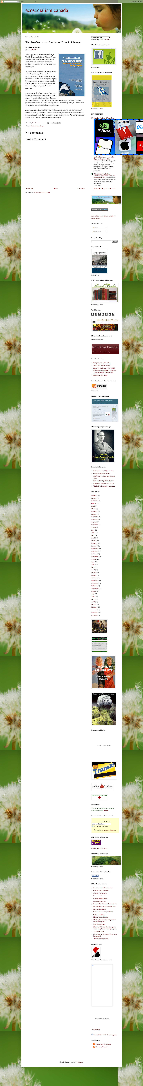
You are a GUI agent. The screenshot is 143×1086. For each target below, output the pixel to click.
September (94, 525)
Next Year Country (99, 924)
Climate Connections (100, 893)
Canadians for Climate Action (103, 888)
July (92, 530)
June (92, 532)
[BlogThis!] (54, 123)
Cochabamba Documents (101, 473)
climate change (39, 126)
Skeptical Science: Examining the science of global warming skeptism (105, 928)
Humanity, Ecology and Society (103, 483)
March (93, 509)
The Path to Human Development (104, 486)
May (92, 535)
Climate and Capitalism (102, 174)
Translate (107, 39)
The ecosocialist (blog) (100, 938)
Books (32, 126)
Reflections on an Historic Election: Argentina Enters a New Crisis (104, 371)
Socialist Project (98, 931)
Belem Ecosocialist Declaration (103, 471)
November (94, 501)
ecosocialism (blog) (99, 901)
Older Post (81, 188)
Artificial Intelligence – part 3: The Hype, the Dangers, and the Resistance (104, 159)
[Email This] (52, 123)
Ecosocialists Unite (99, 909)
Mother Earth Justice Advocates (105, 189)
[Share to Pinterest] (60, 123)
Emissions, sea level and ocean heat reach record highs (104, 177)
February (94, 495)
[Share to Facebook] (58, 123)
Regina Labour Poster (100, 375)
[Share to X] (56, 123)
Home (56, 188)
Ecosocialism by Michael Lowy (103, 481)
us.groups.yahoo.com (109, 830)
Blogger (80, 1062)
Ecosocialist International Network (104, 906)
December (94, 517)
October (94, 503)
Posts (96, 227)
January (94, 498)
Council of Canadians (100, 896)
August (93, 527)
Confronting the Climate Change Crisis (104, 477)
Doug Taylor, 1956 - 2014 (101, 363)
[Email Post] (47, 123)
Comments (97, 231)
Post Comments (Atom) (42, 192)
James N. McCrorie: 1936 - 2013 (104, 368)
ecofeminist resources (100, 898)
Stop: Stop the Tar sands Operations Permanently (105, 935)
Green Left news (98, 914)
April (93, 506)
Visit (95, 1029)
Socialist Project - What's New (104, 118)
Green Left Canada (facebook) (103, 912)
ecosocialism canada (46, 9)
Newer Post (29, 188)
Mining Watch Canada (100, 917)
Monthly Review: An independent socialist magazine (104, 921)
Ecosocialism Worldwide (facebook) (105, 904)
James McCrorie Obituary (101, 365)
